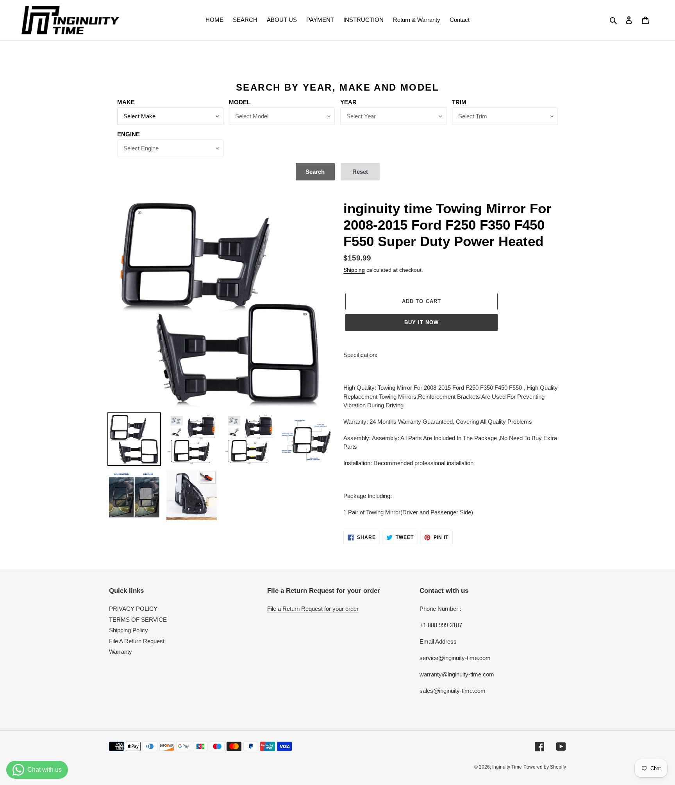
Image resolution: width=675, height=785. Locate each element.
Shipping (354, 270)
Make (126, 102)
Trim (459, 102)
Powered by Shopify (544, 767)
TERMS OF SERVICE (138, 619)
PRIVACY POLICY (133, 608)
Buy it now (421, 322)
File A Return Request (136, 641)
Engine (128, 134)
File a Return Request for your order (313, 608)
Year (348, 102)
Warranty (120, 651)
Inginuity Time (507, 767)
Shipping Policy (128, 630)
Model (239, 102)
